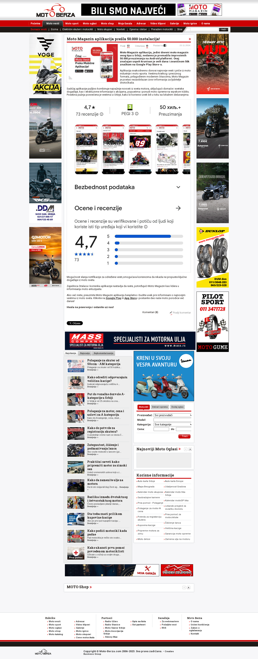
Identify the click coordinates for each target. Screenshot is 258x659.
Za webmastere (170, 621)
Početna (35, 23)
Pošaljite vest (169, 624)
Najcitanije (70, 353)
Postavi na (158, 45)
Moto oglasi (90, 23)
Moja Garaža (125, 23)
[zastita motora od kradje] (164, 400)
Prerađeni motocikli (162, 29)
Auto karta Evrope (174, 481)
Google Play (113, 298)
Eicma (54, 29)
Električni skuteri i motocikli (77, 29)
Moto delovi (144, 539)
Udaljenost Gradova (175, 486)
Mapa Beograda (146, 486)
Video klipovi (157, 23)
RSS (164, 628)
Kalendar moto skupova (150, 492)
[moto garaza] (112, 575)
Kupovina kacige (146, 525)
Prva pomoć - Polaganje (150, 503)
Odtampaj (140, 46)
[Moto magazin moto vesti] (128, 14)
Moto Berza (194, 618)
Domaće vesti (39, 29)
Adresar (141, 23)
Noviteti (121, 29)
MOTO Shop (78, 586)
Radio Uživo (111, 621)
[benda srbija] (213, 222)
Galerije (174, 23)
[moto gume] (213, 286)
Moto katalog (56, 634)
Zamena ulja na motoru (177, 539)
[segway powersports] (213, 93)
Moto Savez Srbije (115, 628)
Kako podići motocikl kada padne (107, 532)
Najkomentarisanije (103, 353)
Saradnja (164, 618)
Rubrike (50, 618)
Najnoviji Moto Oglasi (157, 449)
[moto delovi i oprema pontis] (45, 222)
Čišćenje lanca (173, 523)
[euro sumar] (45, 157)
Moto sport (71, 23)
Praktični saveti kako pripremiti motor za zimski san (107, 465)
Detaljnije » (92, 370)
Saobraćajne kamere (149, 497)
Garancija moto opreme (178, 533)
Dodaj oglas (177, 407)
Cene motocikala (85, 637)
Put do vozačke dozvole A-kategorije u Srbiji (106, 396)
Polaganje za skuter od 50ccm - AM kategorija (103, 362)
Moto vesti (52, 23)
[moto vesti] (200, 14)
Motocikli (143, 407)
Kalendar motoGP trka (176, 500)
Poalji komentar (182, 312)
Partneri (106, 618)
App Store (130, 298)
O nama (205, 23)
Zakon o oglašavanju (195, 629)
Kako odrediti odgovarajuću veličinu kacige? (107, 379)
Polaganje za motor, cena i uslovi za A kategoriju (105, 413)
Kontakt (195, 633)
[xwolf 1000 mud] (45, 93)
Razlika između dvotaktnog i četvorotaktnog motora (107, 498)
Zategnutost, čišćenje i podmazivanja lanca (103, 446)
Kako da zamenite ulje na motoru (105, 482)
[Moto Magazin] (55, 10)
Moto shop (107, 23)
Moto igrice (190, 23)
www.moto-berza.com (44, 652)
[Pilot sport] (213, 351)
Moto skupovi (104, 29)
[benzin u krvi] (177, 575)
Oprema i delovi (138, 29)
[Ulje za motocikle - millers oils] (130, 349)
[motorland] (45, 286)
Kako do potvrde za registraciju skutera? (102, 429)
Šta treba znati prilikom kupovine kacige (104, 515)
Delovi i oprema (160, 407)
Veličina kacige (173, 528)
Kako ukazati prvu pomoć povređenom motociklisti (106, 549)
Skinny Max (111, 637)
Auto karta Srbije (146, 481)
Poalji (122, 46)
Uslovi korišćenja (200, 624)
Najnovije (84, 353)
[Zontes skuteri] (213, 157)
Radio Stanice (112, 624)
